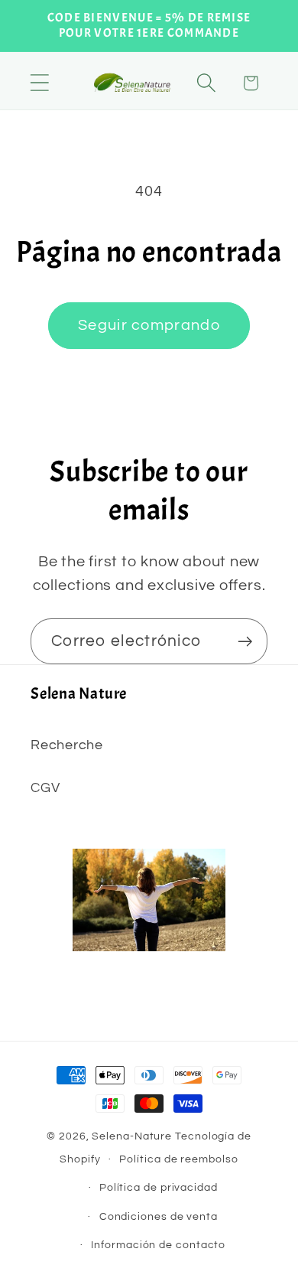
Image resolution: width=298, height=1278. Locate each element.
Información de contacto (158, 1244)
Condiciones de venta (158, 1216)
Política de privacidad (158, 1187)
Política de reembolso (178, 1159)
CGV (45, 788)
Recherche (67, 745)
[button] (39, 83)
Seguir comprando (149, 325)
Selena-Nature (132, 1136)
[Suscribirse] (245, 641)
